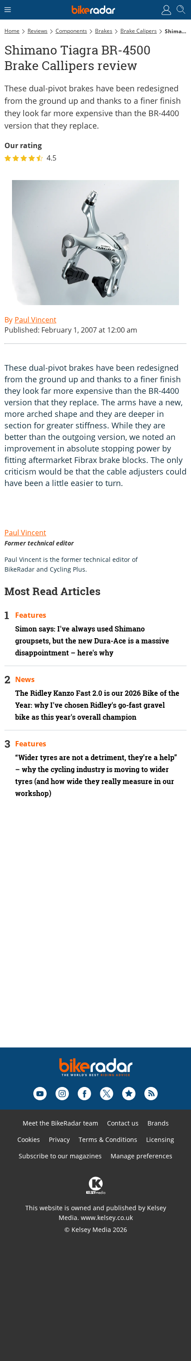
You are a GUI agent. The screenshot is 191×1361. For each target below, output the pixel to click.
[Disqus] (95, 935)
